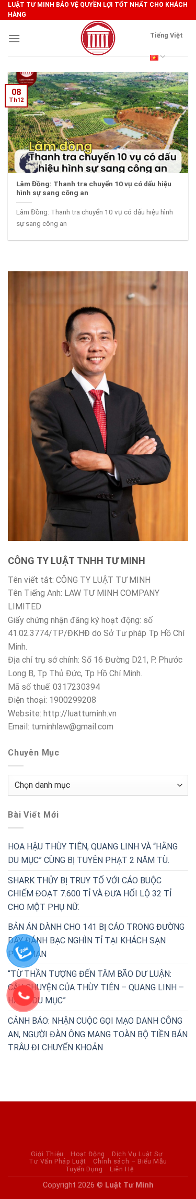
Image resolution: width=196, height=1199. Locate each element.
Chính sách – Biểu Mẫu (130, 1161)
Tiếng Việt (166, 35)
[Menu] (14, 38)
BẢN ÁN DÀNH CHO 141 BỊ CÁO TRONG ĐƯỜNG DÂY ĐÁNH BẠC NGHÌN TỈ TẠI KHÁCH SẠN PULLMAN (96, 940)
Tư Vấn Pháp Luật (57, 1161)
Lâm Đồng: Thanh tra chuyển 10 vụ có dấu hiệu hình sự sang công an (93, 188)
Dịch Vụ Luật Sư (137, 1154)
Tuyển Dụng (84, 1169)
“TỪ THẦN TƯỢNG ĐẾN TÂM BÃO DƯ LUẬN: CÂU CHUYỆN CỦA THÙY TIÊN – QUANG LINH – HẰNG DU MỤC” (96, 987)
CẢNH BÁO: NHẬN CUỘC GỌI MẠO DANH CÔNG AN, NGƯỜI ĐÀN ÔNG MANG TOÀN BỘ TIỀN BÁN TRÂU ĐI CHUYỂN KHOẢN (98, 1034)
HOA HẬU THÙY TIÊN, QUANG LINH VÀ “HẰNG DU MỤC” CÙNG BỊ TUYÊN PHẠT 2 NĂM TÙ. (93, 853)
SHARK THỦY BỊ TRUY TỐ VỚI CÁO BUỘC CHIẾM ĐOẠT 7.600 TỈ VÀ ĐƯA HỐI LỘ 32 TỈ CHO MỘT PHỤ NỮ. (89, 894)
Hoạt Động (88, 1154)
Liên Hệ (121, 1169)
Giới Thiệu (47, 1154)
